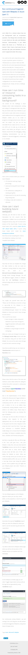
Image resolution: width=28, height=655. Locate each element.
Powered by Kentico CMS (14, 652)
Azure (6, 632)
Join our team (14, 646)
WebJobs (16, 632)
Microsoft (11, 632)
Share (6, 638)
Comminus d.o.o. (14, 643)
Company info (14, 649)
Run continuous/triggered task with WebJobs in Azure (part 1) (13, 12)
